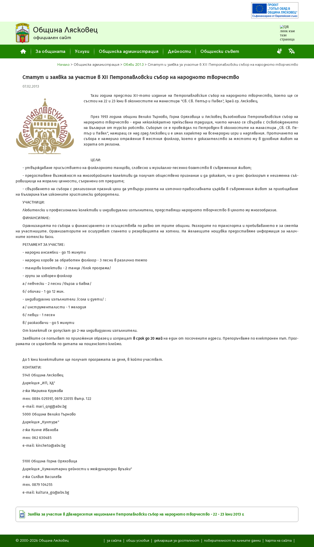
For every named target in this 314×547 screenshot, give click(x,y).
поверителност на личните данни (232, 540)
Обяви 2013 (133, 65)
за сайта (114, 540)
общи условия (137, 540)
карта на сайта (278, 540)
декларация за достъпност (176, 540)
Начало (63, 65)
